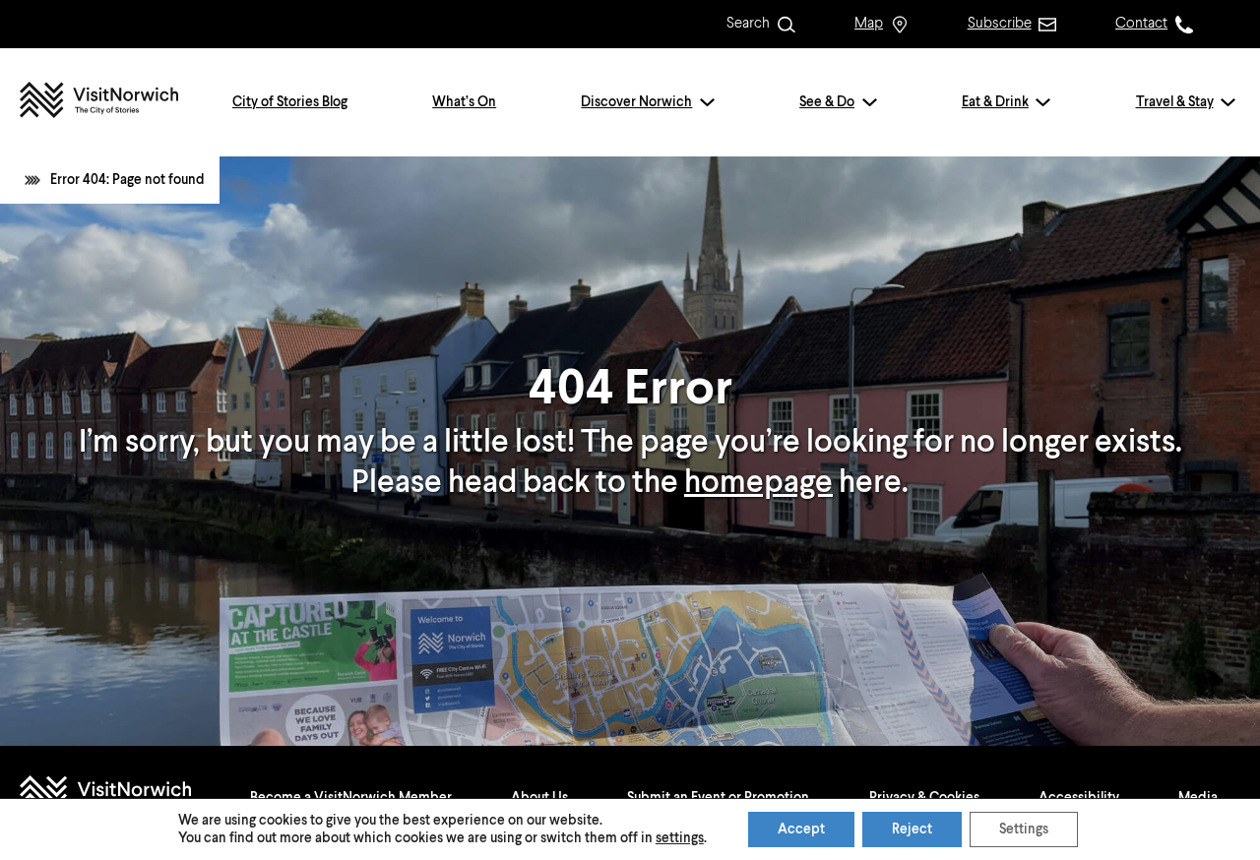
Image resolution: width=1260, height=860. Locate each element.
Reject (912, 829)
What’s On (464, 102)
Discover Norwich (636, 102)
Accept (801, 829)
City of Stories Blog (289, 102)
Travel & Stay (1175, 102)
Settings (1023, 829)
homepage (758, 483)
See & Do (826, 102)
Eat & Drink (995, 102)
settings (680, 838)
